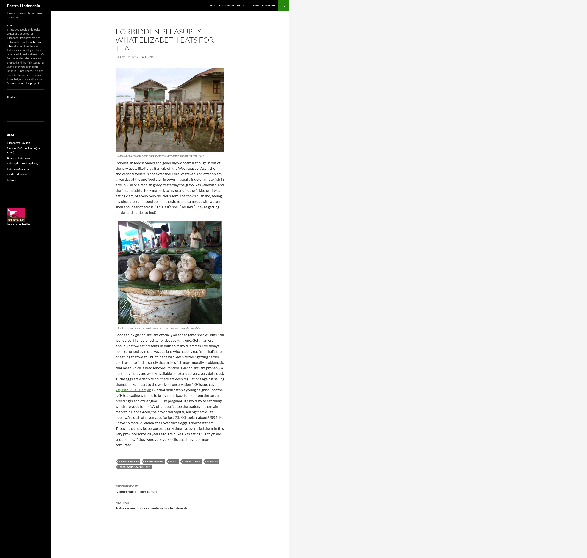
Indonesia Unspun (18, 169)
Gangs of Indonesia (18, 158)
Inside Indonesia (17, 174)
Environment (154, 461)
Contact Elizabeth (262, 5)
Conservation (129, 461)
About (10, 25)
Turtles (212, 461)
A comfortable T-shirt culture (136, 489)
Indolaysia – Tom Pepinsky (22, 163)
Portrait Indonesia (23, 5)
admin (149, 57)
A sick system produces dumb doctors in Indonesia (151, 505)
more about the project (25, 83)
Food (173, 461)
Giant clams (192, 461)
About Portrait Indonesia (226, 5)
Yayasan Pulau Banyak (133, 390)
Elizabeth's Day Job (18, 142)
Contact (12, 97)
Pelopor (12, 180)
